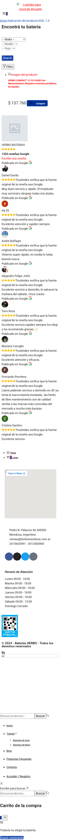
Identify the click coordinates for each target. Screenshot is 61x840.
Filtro (10, 66)
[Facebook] (9, 556)
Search (7, 58)
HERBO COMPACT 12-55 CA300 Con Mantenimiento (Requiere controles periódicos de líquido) (32, 83)
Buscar (40, 716)
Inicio (3, 20)
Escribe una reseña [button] (14, 158)
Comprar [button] (40, 103)
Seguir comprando (12, 837)
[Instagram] (17, 556)
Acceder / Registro (18, 776)
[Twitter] (25, 556)
